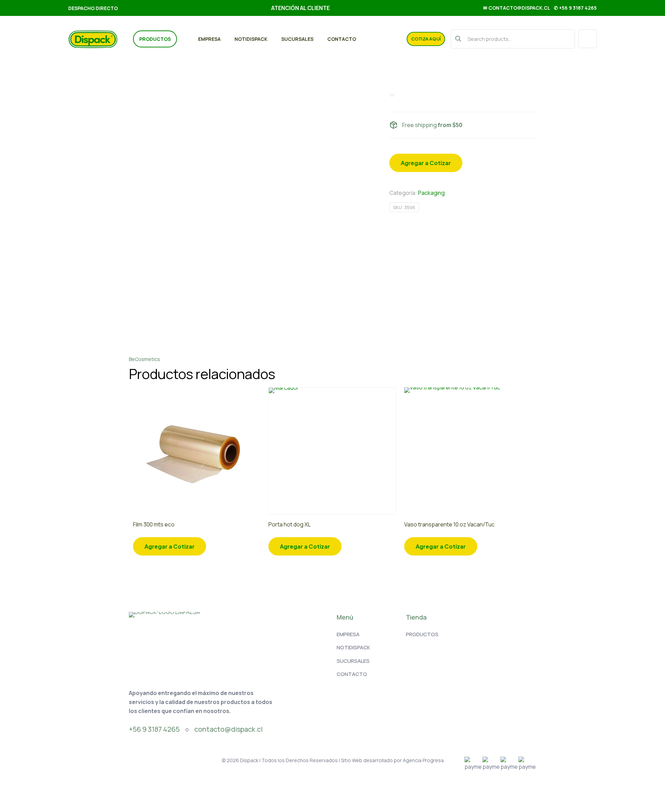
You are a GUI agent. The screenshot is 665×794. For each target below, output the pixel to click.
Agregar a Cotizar (426, 162)
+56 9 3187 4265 (154, 729)
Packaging (431, 193)
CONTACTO (352, 674)
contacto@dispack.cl (228, 729)
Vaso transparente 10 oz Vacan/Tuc (449, 524)
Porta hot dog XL (289, 524)
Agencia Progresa (423, 760)
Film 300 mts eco (154, 524)
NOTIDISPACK (353, 647)
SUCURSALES (353, 661)
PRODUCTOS (422, 634)
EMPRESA (348, 634)
